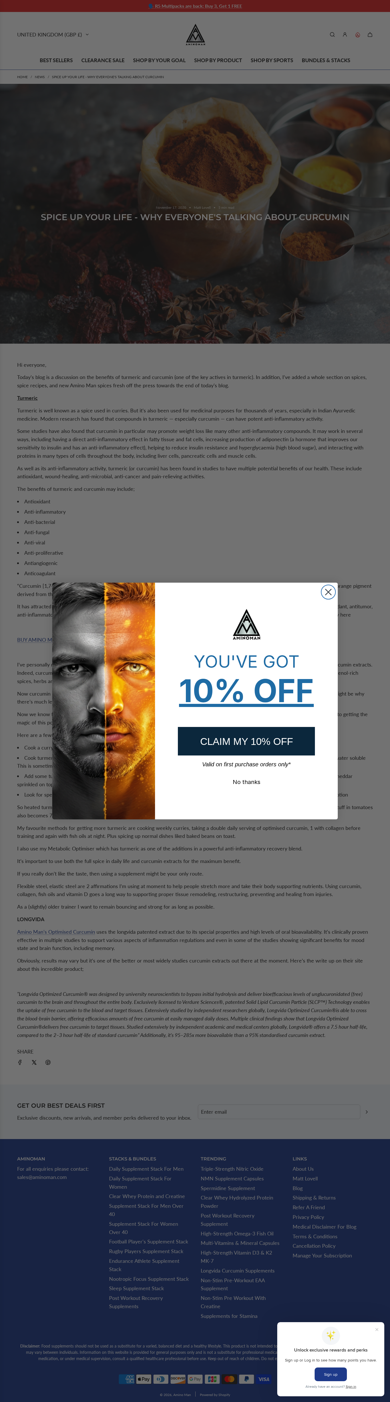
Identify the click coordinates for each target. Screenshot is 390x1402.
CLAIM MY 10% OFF (246, 741)
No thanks (246, 782)
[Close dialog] (328, 592)
